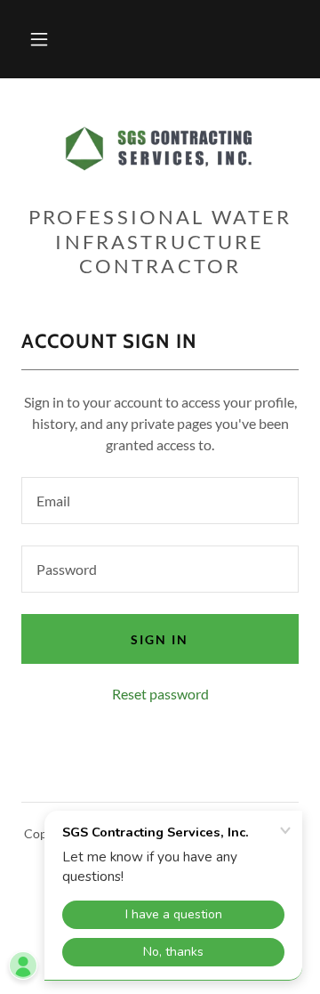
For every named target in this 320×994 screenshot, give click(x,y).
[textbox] (160, 500)
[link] (160, 149)
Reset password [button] (160, 693)
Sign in (159, 639)
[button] (39, 39)
